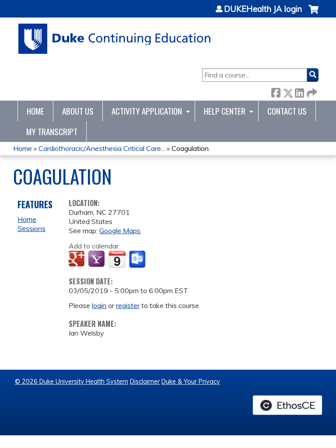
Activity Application (147, 111)
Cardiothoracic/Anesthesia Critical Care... (101, 148)
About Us (78, 111)
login (99, 305)
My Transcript (51, 131)
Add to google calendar (78, 259)
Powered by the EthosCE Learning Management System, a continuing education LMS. (287, 405)
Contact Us (287, 111)
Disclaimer (145, 381)
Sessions (32, 228)
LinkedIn (299, 91)
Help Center (224, 111)
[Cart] (313, 13)
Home (35, 111)
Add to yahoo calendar (97, 259)
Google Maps (119, 230)
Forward (311, 91)
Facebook (275, 91)
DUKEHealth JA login (263, 9)
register (128, 305)
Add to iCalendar (117, 259)
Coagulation (190, 148)
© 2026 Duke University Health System (71, 381)
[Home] (115, 39)
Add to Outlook (138, 259)
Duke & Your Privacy (190, 381)
